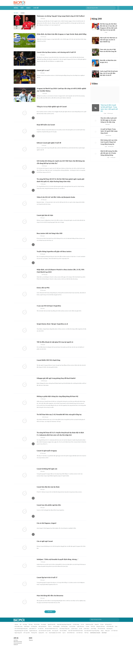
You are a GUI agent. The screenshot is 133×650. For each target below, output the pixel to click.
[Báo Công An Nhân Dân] (103, 157)
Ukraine (16, 624)
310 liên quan (43, 290)
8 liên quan (43, 437)
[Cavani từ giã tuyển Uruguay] (24, 457)
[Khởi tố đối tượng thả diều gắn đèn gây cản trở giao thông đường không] (95, 153)
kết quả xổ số (108, 624)
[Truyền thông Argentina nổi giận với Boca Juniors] (24, 257)
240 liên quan (110, 113)
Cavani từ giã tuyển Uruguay (47, 451)
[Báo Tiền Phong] (102, 32)
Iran (46, 632)
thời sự (49, 626)
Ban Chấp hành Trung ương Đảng (91, 630)
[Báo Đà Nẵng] (39, 93)
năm (116, 626)
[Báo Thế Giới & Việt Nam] (38, 18)
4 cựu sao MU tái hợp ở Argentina (49, 306)
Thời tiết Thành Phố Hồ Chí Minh (75, 630)
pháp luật (107, 630)
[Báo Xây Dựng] (39, 274)
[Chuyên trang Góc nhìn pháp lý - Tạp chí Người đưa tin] (38, 55)
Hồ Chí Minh (36, 624)
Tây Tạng (30, 624)
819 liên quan (44, 274)
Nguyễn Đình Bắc (51, 624)
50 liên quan (44, 166)
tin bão (87, 626)
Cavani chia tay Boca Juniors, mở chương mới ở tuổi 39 (56, 52)
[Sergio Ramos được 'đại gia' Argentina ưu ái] (24, 330)
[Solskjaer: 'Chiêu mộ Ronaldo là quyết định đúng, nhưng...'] (24, 565)
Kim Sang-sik (55, 630)
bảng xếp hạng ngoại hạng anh (64, 624)
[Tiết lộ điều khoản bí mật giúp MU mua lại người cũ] (24, 348)
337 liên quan (44, 199)
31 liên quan (42, 254)
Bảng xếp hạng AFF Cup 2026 (21, 630)
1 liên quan (42, 54)
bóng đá (97, 624)
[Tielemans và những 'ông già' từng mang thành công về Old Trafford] (24, 22)
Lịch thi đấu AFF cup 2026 (45, 630)
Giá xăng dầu (34, 626)
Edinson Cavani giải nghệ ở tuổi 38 (49, 143)
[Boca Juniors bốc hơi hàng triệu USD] (24, 239)
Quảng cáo (16, 644)
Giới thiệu (16, 640)
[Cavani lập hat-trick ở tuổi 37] (24, 583)
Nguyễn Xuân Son (33, 630)
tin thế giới (40, 628)
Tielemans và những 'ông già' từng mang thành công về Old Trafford (60, 16)
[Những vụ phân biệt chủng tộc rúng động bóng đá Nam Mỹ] (24, 402)
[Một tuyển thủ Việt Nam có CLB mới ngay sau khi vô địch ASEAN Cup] (95, 40)
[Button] (118, 8)
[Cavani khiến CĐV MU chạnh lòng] (24, 366)
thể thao (86, 632)
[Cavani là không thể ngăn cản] (24, 475)
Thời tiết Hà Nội (101, 628)
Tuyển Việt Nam (80, 626)
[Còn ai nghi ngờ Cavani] (24, 547)
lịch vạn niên (72, 626)
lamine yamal (74, 628)
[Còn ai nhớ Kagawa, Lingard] (24, 529)
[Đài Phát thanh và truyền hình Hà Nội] (39, 145)
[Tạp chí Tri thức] (38, 73)
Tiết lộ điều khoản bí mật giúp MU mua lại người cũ (55, 342)
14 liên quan (112, 157)
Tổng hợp (31, 640)
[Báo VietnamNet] (38, 199)
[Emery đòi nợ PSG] (24, 294)
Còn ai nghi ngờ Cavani (45, 541)
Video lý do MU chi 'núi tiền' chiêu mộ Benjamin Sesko (56, 197)
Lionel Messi (86, 628)
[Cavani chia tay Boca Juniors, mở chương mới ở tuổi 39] (24, 58)
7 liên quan (107, 124)
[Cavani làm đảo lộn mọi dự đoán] (24, 493)
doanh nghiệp (56, 626)
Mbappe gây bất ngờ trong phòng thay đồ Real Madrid (56, 378)
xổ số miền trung (18, 626)
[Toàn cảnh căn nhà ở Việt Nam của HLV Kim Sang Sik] (95, 52)
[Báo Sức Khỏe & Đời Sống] (102, 146)
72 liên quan (43, 399)
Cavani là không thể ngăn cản (47, 469)
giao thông (93, 628)
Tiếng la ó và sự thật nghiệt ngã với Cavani (52, 107)
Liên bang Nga (64, 626)
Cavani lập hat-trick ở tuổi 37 (47, 577)
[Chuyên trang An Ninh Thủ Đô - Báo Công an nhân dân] (102, 113)
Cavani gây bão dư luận (45, 215)
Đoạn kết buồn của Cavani (46, 125)
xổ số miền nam (71, 632)
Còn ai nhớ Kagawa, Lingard (46, 523)
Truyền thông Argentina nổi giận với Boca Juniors (54, 251)
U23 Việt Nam (79, 632)
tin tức (82, 624)
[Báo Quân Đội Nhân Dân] (39, 417)
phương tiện (34, 632)
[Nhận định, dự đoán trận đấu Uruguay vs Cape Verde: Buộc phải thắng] (24, 40)
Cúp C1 (64, 632)
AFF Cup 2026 (27, 632)
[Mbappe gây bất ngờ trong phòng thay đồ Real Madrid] (24, 384)
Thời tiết (93, 626)
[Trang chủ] (19, 3)
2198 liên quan (44, 380)
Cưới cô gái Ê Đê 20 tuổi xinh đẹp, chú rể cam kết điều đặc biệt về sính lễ (109, 73)
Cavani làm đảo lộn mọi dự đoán (48, 487)
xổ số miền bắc (110, 626)
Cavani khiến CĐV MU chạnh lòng (48, 360)
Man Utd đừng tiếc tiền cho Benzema (50, 596)
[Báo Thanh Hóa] (39, 166)
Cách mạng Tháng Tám (64, 628)
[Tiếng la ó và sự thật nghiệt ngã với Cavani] (24, 113)
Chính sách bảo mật (18, 643)
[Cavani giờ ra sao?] (24, 76)
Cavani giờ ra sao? (43, 70)
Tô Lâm (102, 624)
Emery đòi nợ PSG (43, 288)
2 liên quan (44, 145)
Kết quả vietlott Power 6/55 (51, 628)
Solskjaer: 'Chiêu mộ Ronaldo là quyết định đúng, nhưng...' (57, 559)
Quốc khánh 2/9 (32, 628)
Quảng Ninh (41, 632)
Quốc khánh (26, 626)
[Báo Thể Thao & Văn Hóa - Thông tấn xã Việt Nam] (38, 184)
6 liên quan (42, 598)
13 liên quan (43, 184)
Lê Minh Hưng (76, 624)
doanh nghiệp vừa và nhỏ (55, 632)
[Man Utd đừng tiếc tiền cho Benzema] (24, 602)
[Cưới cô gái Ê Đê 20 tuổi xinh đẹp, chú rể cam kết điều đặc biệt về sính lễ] (95, 74)
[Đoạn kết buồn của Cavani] (24, 131)
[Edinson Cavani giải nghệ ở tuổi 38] (24, 149)
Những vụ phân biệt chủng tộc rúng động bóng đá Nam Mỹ (57, 396)
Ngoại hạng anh (18, 632)
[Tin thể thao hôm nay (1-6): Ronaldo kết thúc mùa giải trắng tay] (24, 420)
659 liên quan (43, 453)
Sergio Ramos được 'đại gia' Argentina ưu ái (52, 324)
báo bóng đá (109, 628)
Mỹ (20, 624)
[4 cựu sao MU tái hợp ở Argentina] (24, 312)
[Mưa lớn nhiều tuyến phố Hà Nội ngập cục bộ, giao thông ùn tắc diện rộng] (95, 120)
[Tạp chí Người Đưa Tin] (38, 562)
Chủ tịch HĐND (63, 630)
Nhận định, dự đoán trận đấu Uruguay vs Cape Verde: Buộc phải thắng (61, 34)
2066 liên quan (45, 417)
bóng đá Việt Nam (101, 626)
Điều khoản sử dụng (18, 641)
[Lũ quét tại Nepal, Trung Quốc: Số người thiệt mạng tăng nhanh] (95, 131)
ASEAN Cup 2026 (89, 624)
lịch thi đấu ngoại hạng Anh (21, 628)
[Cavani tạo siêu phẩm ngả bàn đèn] (24, 511)
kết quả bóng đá (42, 626)
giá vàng (25, 624)
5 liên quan (42, 236)
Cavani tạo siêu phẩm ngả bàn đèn (49, 505)
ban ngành (43, 624)
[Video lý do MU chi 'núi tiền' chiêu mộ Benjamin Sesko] (24, 203)
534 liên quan (43, 36)
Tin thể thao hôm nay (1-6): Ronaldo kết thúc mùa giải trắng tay (59, 414)
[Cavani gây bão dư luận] (24, 221)
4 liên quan (44, 93)
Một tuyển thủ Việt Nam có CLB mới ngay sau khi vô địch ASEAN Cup (108, 40)
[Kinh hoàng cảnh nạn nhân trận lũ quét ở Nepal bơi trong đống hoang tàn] (95, 142)
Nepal (102, 630)
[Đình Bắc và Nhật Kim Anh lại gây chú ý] (95, 63)
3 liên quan (43, 18)
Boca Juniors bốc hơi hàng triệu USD (49, 233)
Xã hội (80, 628)
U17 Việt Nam (114, 630)
